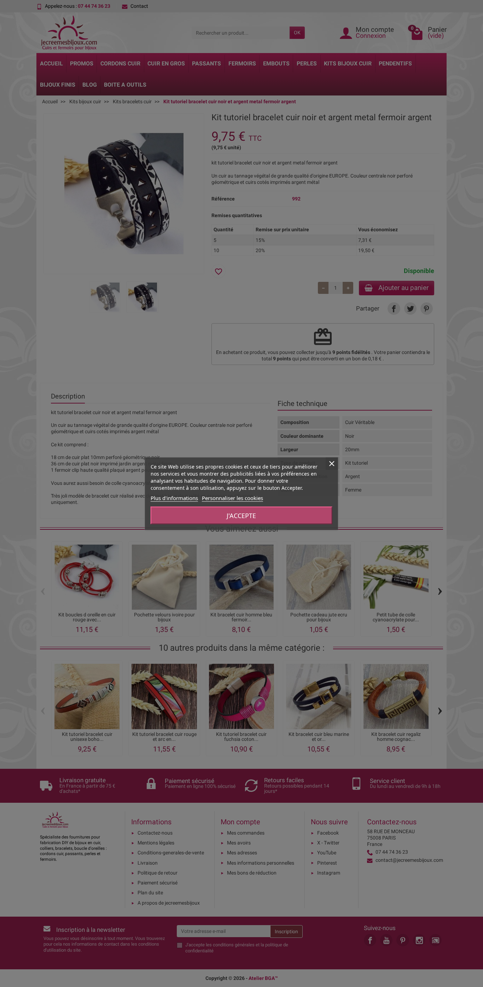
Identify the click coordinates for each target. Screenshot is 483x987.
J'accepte (241, 515)
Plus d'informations (174, 497)
